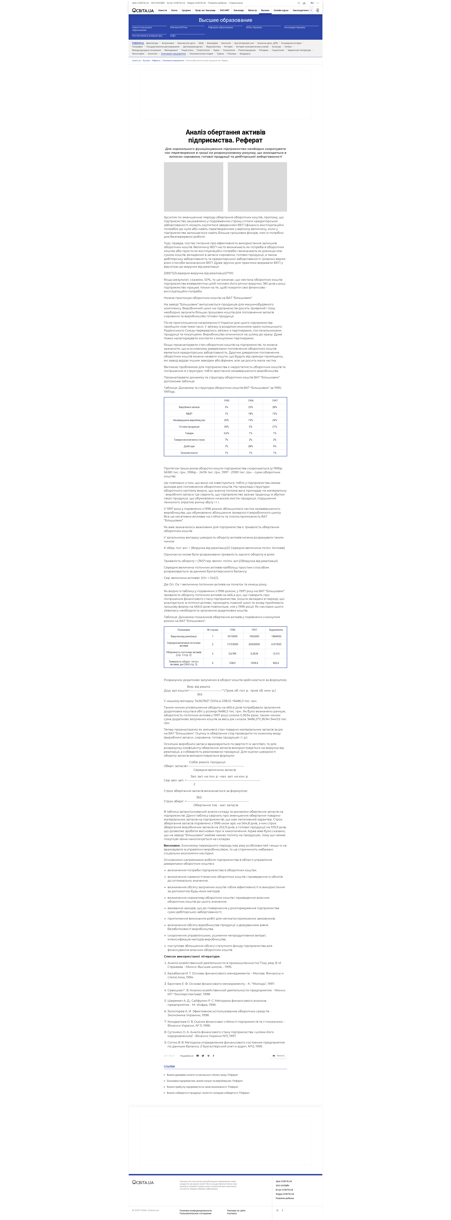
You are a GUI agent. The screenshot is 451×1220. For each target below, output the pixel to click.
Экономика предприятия (173, 54)
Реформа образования (220, 27)
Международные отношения (146, 50)
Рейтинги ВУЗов (178, 27)
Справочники (236, 3)
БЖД (201, 43)
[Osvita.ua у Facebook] (282, 1210)
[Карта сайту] (304, 3)
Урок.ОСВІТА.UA (140, 3)
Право (216, 50)
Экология (152, 54)
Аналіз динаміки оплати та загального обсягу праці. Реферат (202, 1074)
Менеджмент (171, 50)
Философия (138, 54)
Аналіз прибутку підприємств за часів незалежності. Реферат (203, 1086)
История (228, 46)
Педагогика (187, 50)
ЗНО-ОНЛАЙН (158, 3)
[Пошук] (299, 3)
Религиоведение (247, 50)
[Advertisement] (225, 94)
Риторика (263, 50)
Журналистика (213, 46)
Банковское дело (186, 43)
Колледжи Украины (294, 27)
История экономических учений (252, 46)
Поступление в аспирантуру (147, 35)
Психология (229, 50)
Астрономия (168, 43)
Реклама (231, 54)
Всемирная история (291, 43)
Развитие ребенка (217, 3)
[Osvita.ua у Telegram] (277, 1210)
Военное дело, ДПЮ (268, 43)
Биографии (212, 43)
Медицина (245, 54)
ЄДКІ (172, 35)
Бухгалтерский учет (244, 43)
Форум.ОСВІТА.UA (196, 3)
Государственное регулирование (163, 46)
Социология (278, 50)
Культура (276, 46)
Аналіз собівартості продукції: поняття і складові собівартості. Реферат (208, 1092)
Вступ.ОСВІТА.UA (176, 3)
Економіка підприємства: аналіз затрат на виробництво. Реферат (205, 1080)
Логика (288, 46)
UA (317, 3)
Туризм (220, 54)
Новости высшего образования (142, 28)
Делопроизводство (193, 46)
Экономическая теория (201, 54)
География (137, 46)
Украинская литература (299, 50)
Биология (226, 43)
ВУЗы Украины (254, 27)
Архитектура (152, 43)
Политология (203, 50)
